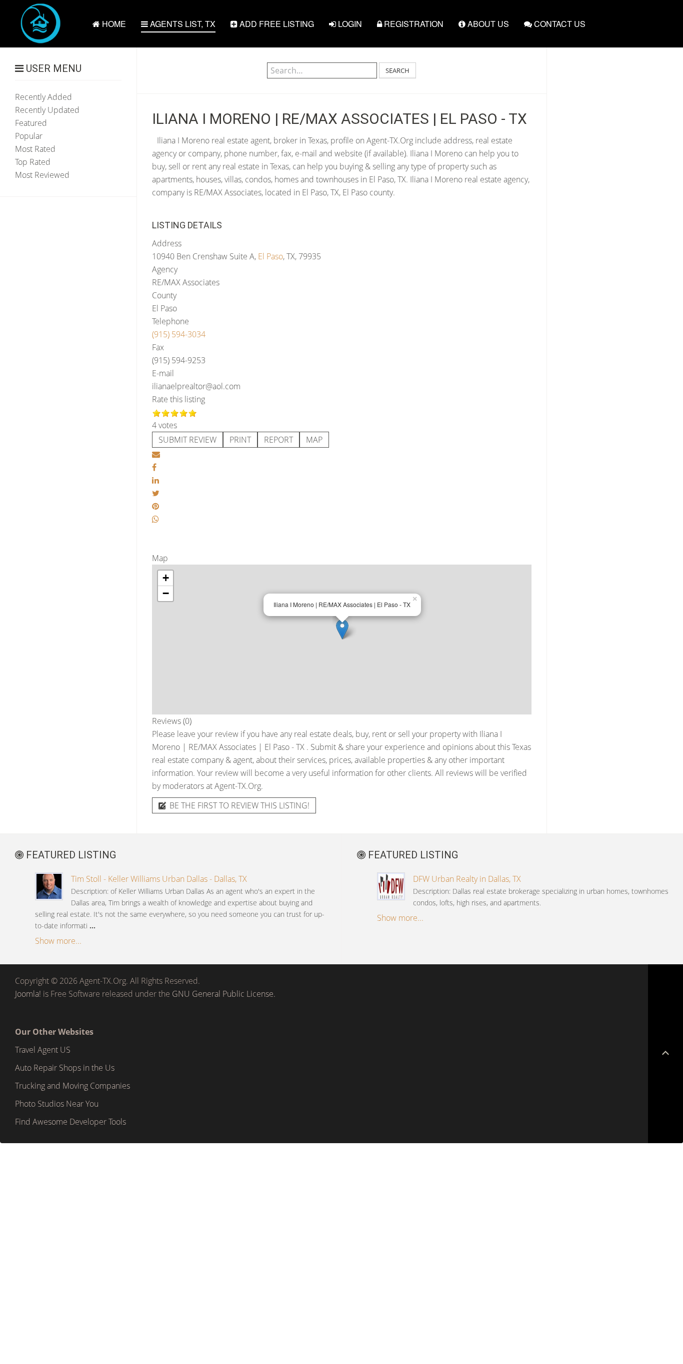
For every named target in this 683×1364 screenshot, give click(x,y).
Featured (31, 122)
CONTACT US (559, 23)
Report (278, 439)
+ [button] (165, 578)
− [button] (165, 593)
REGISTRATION (413, 23)
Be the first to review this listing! (239, 805)
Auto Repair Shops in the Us (64, 1067)
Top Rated (32, 161)
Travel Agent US (42, 1049)
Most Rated (35, 148)
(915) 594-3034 (179, 334)
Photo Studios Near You (56, 1103)
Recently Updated (47, 109)
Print (240, 439)
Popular (28, 135)
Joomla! (28, 993)
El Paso (270, 256)
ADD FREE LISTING (276, 23)
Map (314, 439)
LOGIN (349, 23)
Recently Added (43, 96)
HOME (113, 23)
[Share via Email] (156, 454)
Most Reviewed (42, 174)
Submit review (187, 439)
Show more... (58, 940)
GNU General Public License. (224, 993)
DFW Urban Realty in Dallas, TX (467, 878)
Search (398, 70)
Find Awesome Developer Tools (70, 1121)
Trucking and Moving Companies (72, 1085)
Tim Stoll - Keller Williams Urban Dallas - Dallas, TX (159, 878)
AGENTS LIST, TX (182, 23)
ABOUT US (487, 23)
